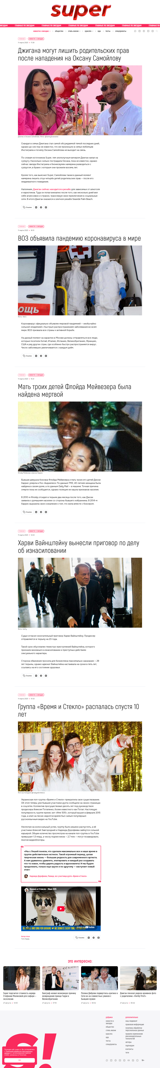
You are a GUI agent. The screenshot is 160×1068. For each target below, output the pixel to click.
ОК (19, 1060)
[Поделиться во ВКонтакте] (36, 207)
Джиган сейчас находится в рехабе (52, 189)
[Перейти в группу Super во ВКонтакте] (139, 31)
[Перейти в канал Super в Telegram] (144, 31)
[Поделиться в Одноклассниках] (46, 207)
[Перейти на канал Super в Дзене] (152, 31)
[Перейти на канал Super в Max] (135, 31)
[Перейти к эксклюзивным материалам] (80, 25)
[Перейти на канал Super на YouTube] (128, 1060)
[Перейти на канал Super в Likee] (137, 1060)
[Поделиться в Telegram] (41, 207)
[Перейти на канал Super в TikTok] (133, 1060)
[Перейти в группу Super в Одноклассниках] (148, 31)
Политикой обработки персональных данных (18, 1052)
